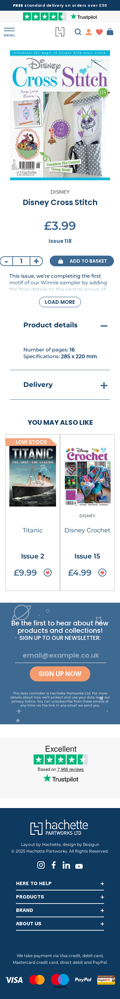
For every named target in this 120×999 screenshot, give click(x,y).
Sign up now (60, 673)
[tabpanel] (60, 115)
